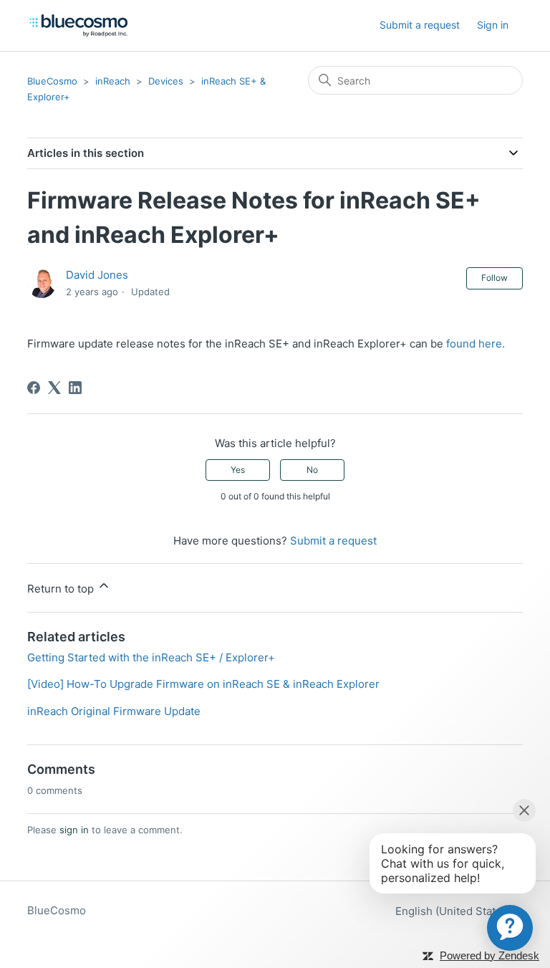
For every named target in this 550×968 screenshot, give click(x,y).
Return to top (62, 588)
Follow (494, 277)
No (312, 469)
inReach (112, 81)
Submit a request (420, 25)
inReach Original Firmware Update (114, 711)
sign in (74, 829)
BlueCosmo (52, 81)
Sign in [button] (492, 25)
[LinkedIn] (75, 387)
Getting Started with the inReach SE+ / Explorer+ (151, 657)
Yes (238, 469)
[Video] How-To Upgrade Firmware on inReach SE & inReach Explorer (203, 684)
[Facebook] (33, 387)
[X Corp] (54, 387)
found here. (475, 343)
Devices (165, 81)
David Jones (97, 275)
